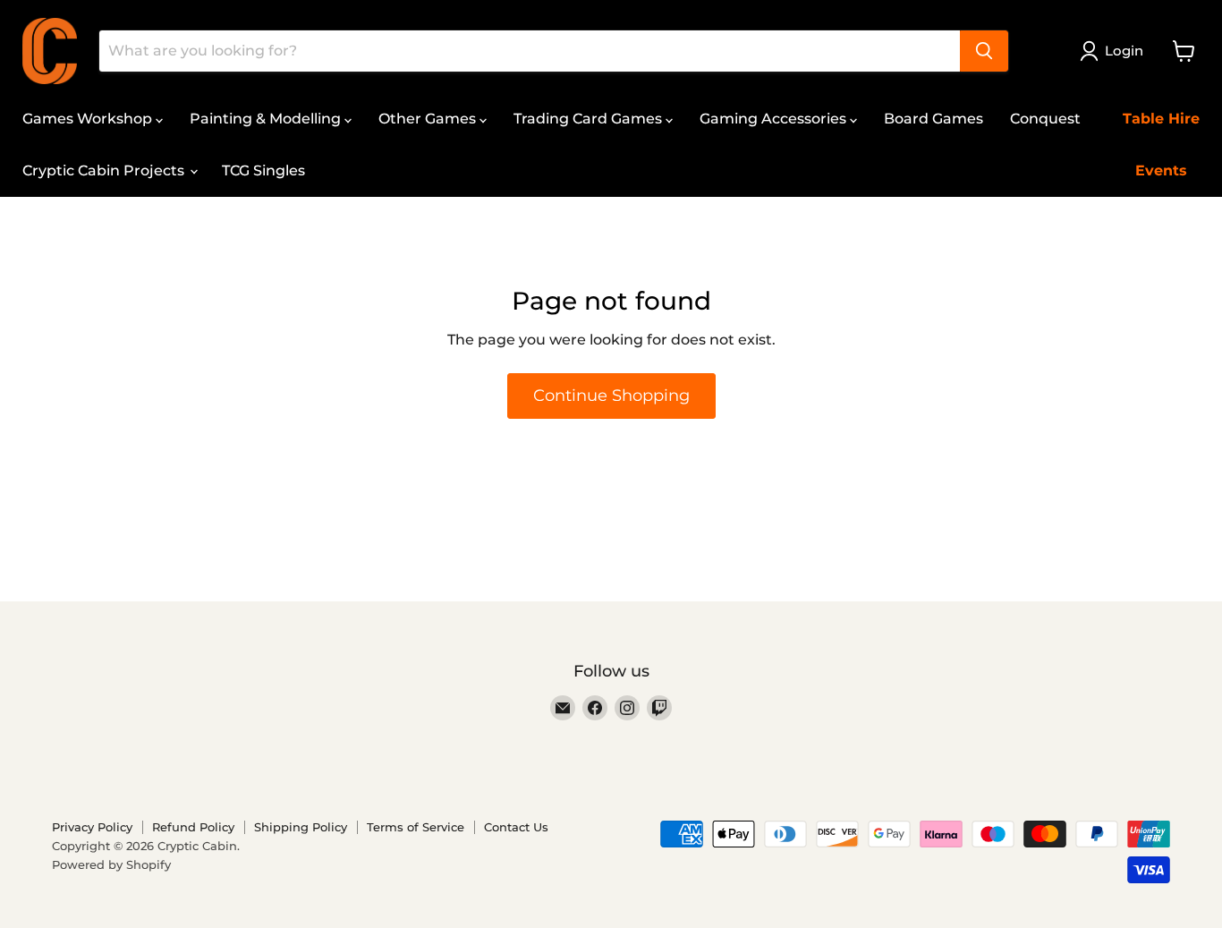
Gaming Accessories (775, 118)
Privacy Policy (92, 827)
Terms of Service (415, 827)
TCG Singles (263, 170)
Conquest (1045, 118)
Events (1161, 170)
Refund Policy (193, 827)
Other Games (428, 118)
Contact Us (516, 827)
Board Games (933, 118)
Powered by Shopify (111, 864)
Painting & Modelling (267, 118)
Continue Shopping (611, 395)
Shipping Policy (300, 827)
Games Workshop (89, 118)
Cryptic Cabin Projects (105, 170)
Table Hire (1161, 118)
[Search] (984, 51)
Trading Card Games (589, 118)
